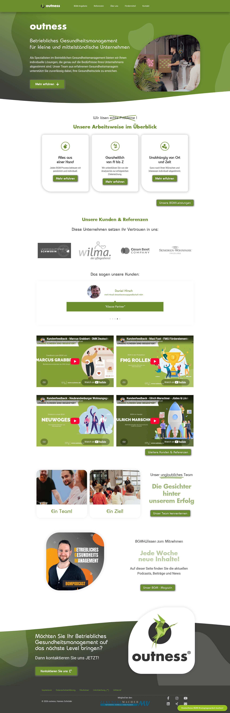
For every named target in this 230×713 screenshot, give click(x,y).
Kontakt (145, 6)
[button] (110, 318)
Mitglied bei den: (125, 697)
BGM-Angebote (80, 6)
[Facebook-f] (168, 698)
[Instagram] (176, 698)
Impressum (47, 690)
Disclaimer (84, 690)
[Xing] (176, 703)
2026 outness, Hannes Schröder (57, 701)
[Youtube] (185, 698)
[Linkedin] (168, 703)
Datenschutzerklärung (65, 690)
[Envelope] (185, 703)
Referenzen (99, 6)
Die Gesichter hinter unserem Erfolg (171, 494)
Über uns (114, 6)
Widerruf (117, 690)
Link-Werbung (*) (101, 690)
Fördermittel (130, 6)
